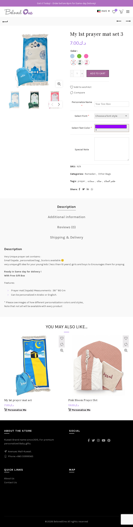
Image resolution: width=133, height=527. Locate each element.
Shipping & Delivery (66, 237)
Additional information (66, 217)
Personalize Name (82, 104)
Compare (79, 92)
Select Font (82, 115)
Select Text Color (82, 127)
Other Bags (104, 173)
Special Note (82, 149)
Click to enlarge (59, 84)
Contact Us (10, 482)
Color (73, 50)
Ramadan (90, 173)
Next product (127, 21)
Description (66, 207)
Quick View (62, 350)
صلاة (99, 181)
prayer (81, 181)
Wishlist (116, 10)
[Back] (5, 21)
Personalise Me (17, 410)
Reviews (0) (66, 227)
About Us (9, 478)
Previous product (119, 21)
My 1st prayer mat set (18, 400)
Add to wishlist (82, 87)
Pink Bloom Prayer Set (82, 400)
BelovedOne (60, 521)
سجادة (91, 181)
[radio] (73, 62)
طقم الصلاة (109, 181)
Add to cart (97, 73)
